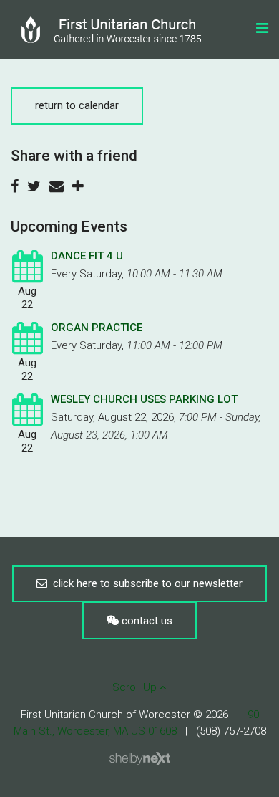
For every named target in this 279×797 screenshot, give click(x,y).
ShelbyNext (139, 759)
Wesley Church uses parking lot (144, 399)
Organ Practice (96, 327)
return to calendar (77, 105)
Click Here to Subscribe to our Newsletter (145, 583)
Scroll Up (136, 687)
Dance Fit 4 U (87, 255)
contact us (145, 620)
